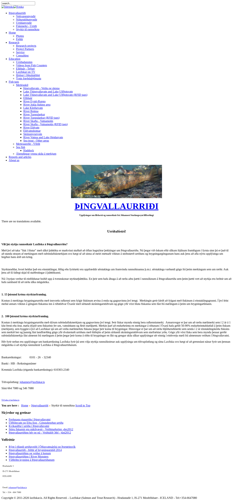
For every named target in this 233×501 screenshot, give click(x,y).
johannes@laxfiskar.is (32, 382)
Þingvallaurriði (39, 405)
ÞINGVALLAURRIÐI (117, 206)
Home (24, 405)
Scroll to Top (82, 405)
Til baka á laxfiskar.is (10, 400)
